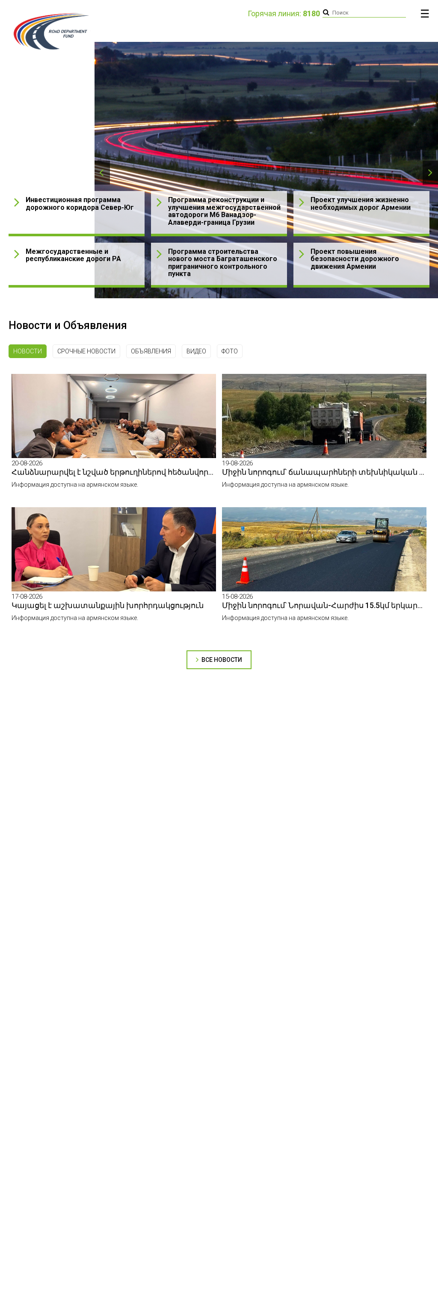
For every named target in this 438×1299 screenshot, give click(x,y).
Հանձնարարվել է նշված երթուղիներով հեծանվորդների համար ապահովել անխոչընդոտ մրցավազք (211, 471)
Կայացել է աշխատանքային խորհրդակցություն (108, 605)
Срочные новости (86, 351)
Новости (27, 351)
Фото (230, 351)
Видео (196, 351)
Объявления (151, 351)
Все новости (221, 659)
